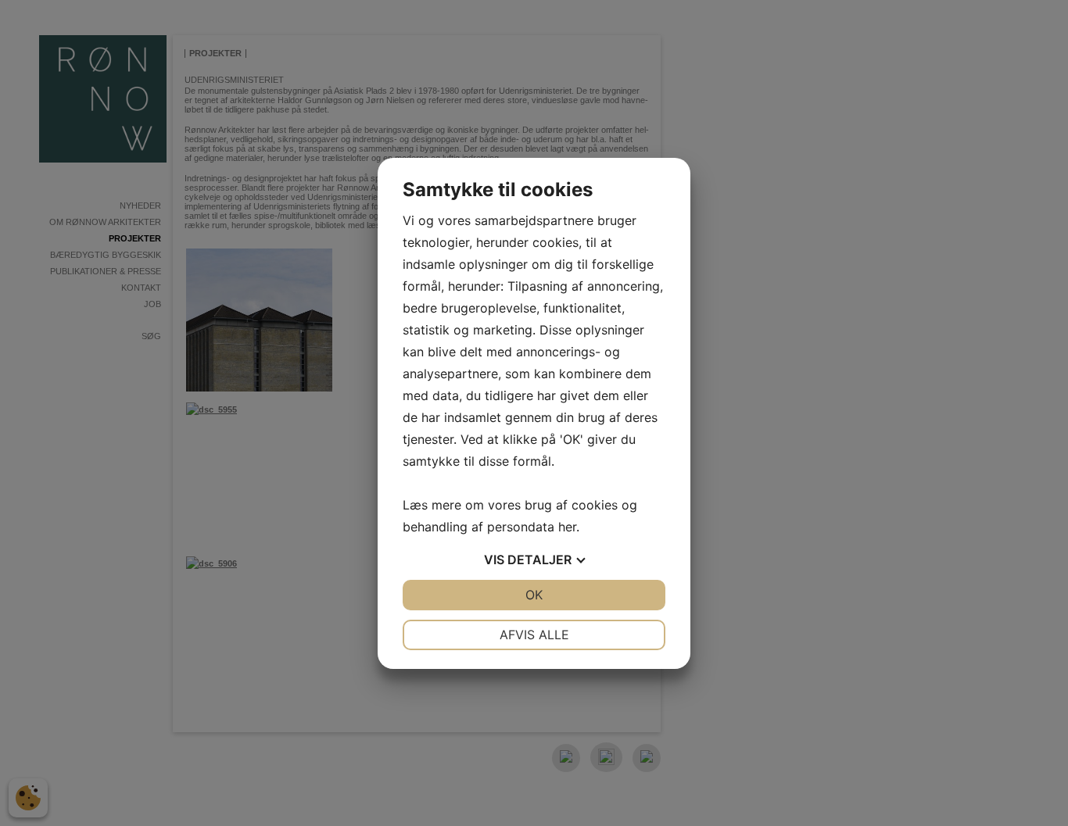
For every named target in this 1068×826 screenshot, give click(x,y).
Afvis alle (534, 634)
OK (534, 595)
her (567, 527)
